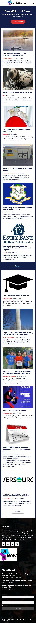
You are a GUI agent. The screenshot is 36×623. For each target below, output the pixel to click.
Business (5, 252)
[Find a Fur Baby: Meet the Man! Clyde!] (18, 79)
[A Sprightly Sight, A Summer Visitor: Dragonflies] (18, 116)
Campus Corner (7, 298)
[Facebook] (3, 544)
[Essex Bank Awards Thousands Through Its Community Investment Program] (18, 233)
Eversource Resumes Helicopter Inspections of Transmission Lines (16, 495)
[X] (17, 544)
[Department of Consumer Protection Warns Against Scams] (18, 194)
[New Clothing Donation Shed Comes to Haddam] (18, 155)
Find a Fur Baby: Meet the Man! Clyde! (17, 92)
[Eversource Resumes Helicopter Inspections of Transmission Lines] (18, 481)
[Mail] (12, 544)
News (4, 212)
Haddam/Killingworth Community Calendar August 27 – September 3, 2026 (17, 449)
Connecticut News (8, 58)
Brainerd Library (7, 413)
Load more (17, 511)
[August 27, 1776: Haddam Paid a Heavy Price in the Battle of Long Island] (18, 319)
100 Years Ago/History (9, 337)
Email (3, 600)
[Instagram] (8, 544)
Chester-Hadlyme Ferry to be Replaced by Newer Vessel (14, 54)
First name (4, 594)
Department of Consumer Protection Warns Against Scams (17, 208)
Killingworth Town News (9, 376)
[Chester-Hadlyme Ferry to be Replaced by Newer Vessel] (18, 40)
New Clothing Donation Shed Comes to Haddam (18, 169)
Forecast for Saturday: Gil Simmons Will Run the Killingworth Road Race (17, 372)
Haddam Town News (9, 173)
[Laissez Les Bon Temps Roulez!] (18, 397)
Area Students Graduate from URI (16, 296)
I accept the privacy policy (10, 605)
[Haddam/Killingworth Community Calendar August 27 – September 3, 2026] (18, 434)
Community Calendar (9, 454)
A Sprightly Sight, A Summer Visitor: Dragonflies (16, 130)
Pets (4, 95)
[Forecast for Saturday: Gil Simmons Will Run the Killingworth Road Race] (18, 358)
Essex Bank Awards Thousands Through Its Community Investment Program (17, 248)
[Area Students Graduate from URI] (18, 282)
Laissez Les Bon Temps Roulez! (15, 410)
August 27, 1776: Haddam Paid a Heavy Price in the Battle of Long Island (18, 334)
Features (5, 134)
